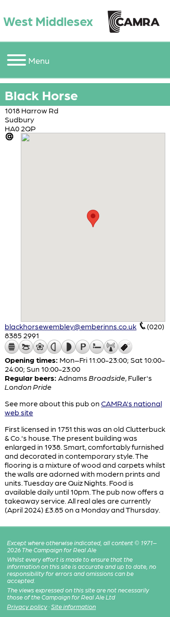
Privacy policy (27, 606)
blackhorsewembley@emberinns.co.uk (70, 326)
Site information (73, 606)
